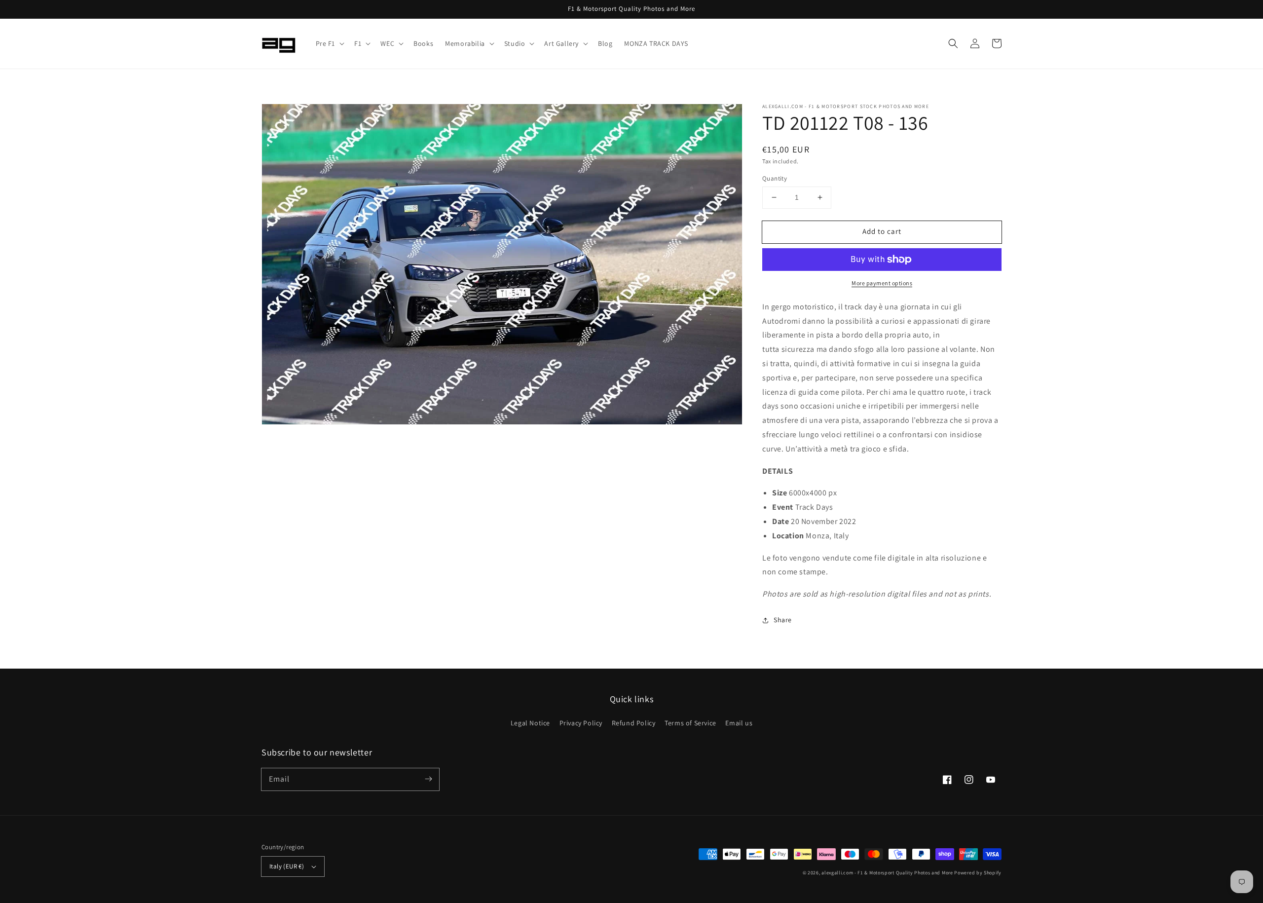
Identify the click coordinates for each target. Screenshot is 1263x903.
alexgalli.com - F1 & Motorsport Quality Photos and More (887, 872)
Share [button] (783, 619)
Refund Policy (634, 722)
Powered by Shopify (978, 872)
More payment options (882, 283)
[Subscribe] (428, 779)
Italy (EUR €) (286, 866)
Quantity (774, 178)
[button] (329, 43)
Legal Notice (530, 722)
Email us (738, 722)
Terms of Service (690, 722)
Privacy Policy (580, 722)
